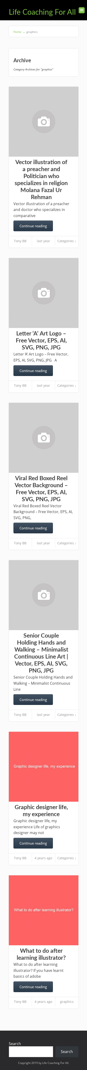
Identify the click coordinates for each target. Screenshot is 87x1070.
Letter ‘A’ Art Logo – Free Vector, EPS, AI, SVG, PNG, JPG (41, 341)
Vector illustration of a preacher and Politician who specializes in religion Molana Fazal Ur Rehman (41, 179)
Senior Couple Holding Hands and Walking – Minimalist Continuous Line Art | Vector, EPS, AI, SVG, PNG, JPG (41, 653)
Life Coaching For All (42, 12)
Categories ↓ (66, 241)
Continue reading (33, 226)
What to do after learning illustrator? (41, 954)
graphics (67, 1001)
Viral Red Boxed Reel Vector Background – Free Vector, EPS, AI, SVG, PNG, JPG (41, 489)
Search (15, 1043)
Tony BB (20, 241)
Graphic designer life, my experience (41, 810)
